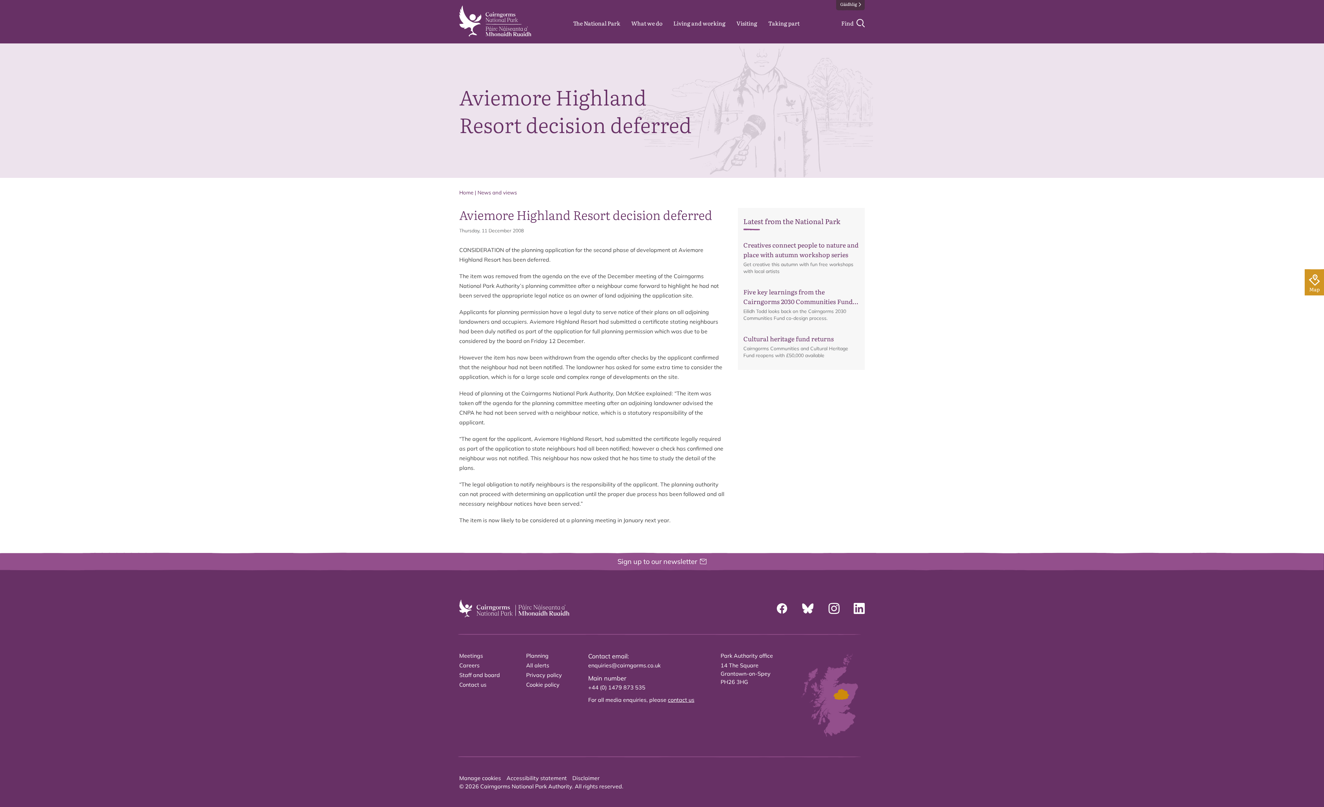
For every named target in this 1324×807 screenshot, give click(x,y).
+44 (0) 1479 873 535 (616, 687)
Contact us (473, 684)
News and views (497, 192)
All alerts (537, 665)
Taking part (784, 23)
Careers (469, 665)
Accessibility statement (536, 778)
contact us (681, 699)
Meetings (471, 655)
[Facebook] (782, 608)
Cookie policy (543, 684)
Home (466, 192)
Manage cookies (480, 778)
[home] (495, 21)
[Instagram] (834, 608)
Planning (537, 655)
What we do (646, 23)
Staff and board (479, 675)
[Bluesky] (808, 608)
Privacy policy (544, 675)
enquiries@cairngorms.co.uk (624, 665)
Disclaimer (586, 778)
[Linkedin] (859, 608)
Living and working (699, 23)
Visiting (746, 23)
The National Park (596, 23)
